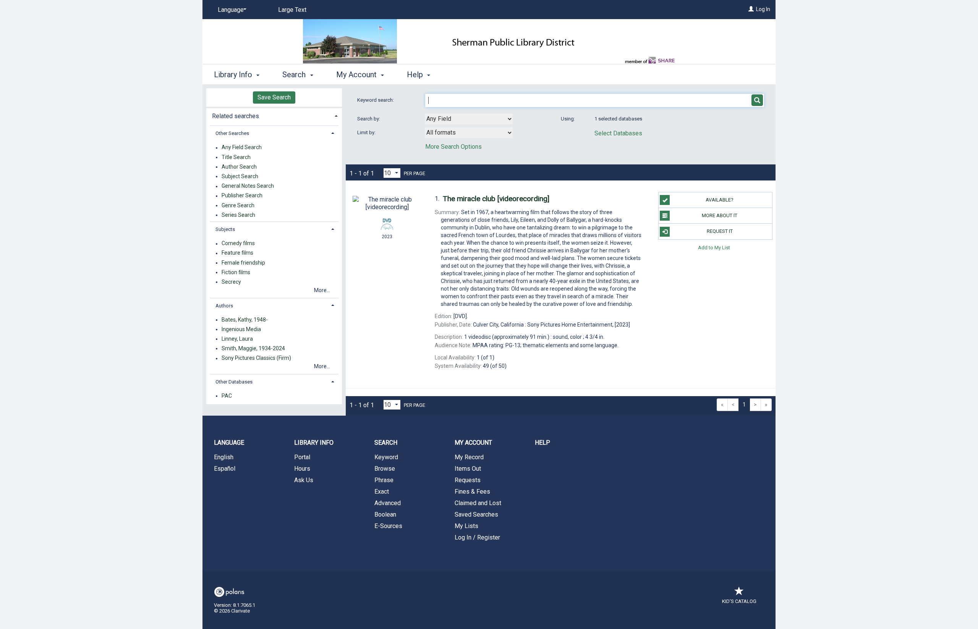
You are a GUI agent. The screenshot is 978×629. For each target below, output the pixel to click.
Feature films (237, 253)
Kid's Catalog (739, 601)
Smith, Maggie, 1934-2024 (253, 348)
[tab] (274, 115)
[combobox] (469, 119)
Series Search (238, 215)
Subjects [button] (225, 229)
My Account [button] (357, 74)
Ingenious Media (241, 329)
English (223, 457)
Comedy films (238, 244)
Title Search (236, 157)
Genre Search (238, 205)
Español (224, 468)
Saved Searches (476, 514)
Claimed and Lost (478, 503)
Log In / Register (477, 537)
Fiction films (236, 272)
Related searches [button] (235, 116)
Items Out (468, 468)
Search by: (369, 119)
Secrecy (231, 282)
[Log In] (751, 9)
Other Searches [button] (232, 133)
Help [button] (416, 74)
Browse (384, 468)
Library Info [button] (234, 74)
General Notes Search (248, 186)
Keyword (386, 457)
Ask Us (303, 480)
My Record (469, 457)
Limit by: (367, 132)
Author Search (239, 167)
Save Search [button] (274, 97)
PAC (227, 396)
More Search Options (453, 146)
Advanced (387, 503)
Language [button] (229, 442)
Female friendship (243, 263)
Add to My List (714, 247)
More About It (719, 215)
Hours (302, 468)
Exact (381, 491)
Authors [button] (224, 306)
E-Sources (388, 526)
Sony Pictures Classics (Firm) (256, 358)
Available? (720, 200)
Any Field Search (242, 148)
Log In (763, 9)
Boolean (385, 514)
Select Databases (618, 133)
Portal (302, 457)
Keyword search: (376, 100)
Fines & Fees (472, 491)
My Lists (466, 526)
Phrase (383, 480)
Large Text (292, 9)
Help (542, 442)
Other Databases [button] (234, 382)
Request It (720, 231)
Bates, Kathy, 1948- (245, 320)
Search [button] (295, 74)
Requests (468, 480)
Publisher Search (242, 196)
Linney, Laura (237, 339)
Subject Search (240, 176)
